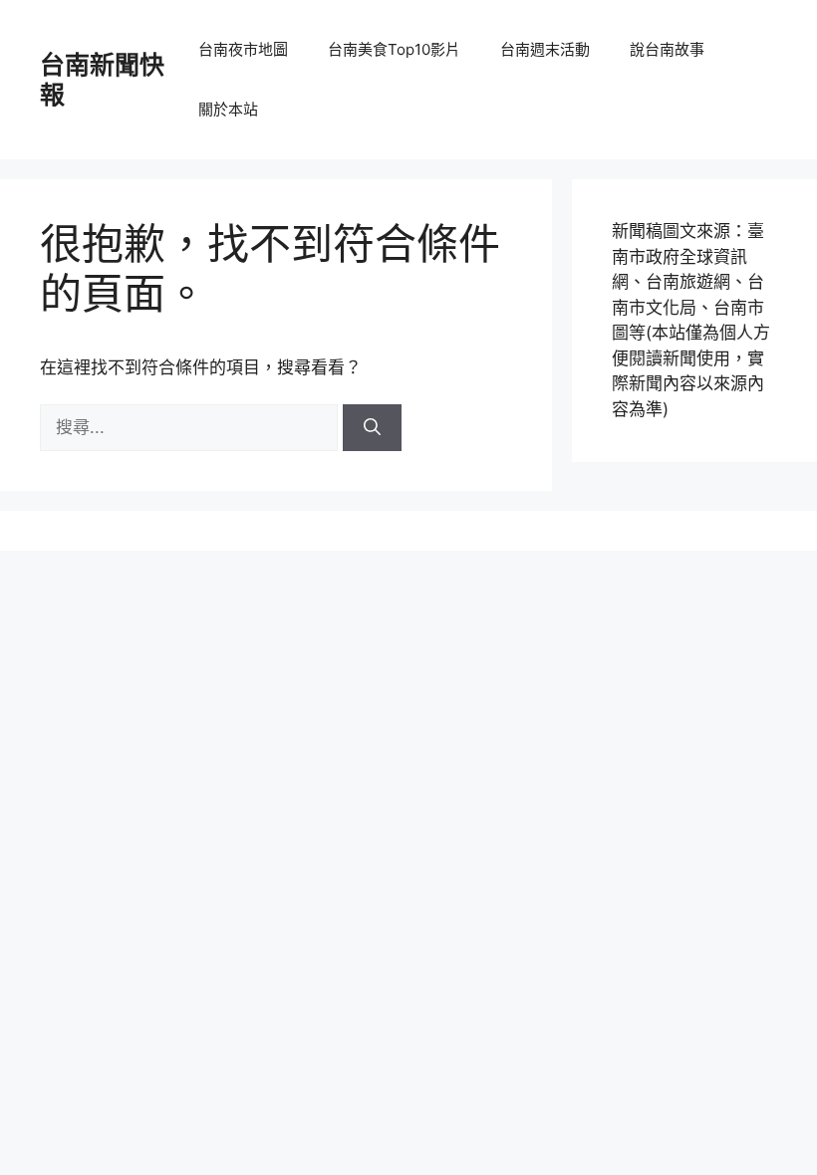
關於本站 (228, 109)
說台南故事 (667, 49)
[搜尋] (372, 428)
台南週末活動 (545, 49)
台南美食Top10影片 (394, 49)
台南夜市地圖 (243, 49)
